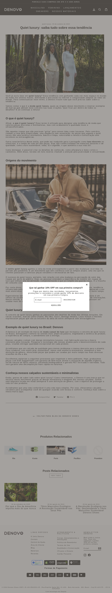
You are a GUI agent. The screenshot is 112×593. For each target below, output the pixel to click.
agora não (56, 305)
